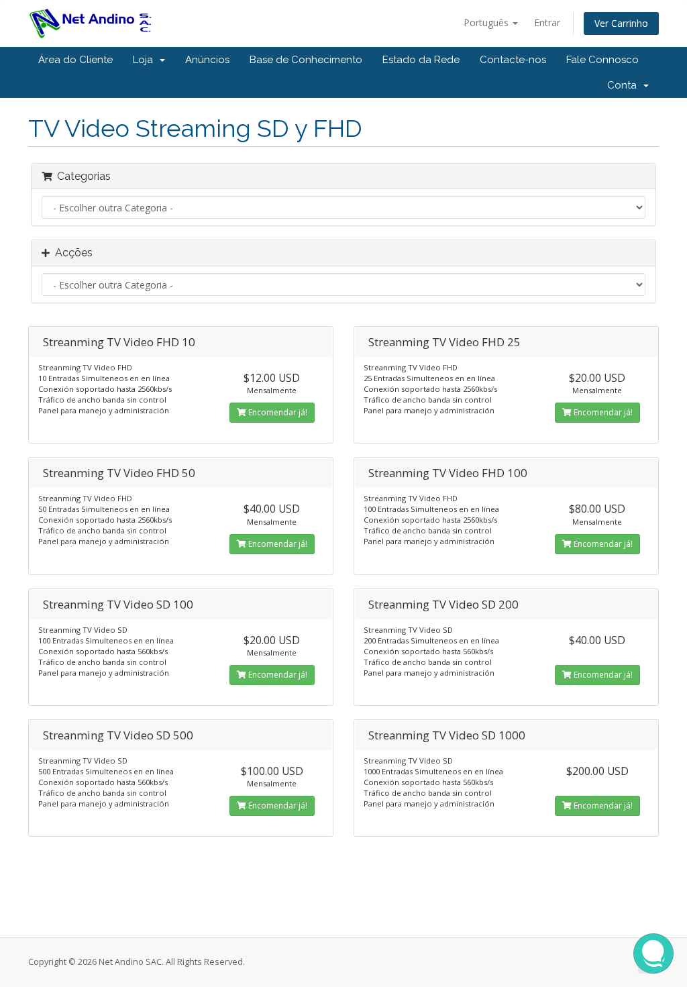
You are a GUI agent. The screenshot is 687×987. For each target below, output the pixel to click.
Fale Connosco (602, 60)
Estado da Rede (421, 60)
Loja (145, 60)
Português (487, 22)
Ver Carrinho (621, 23)
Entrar (547, 22)
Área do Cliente (75, 60)
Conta (624, 85)
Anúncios (207, 60)
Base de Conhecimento (306, 60)
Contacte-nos (513, 60)
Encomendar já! (276, 412)
